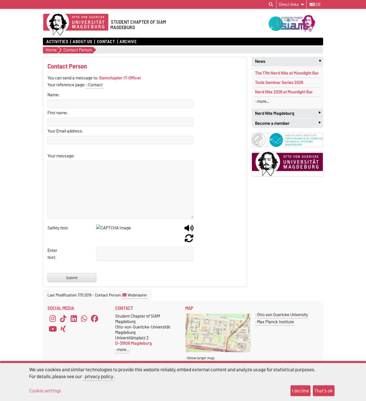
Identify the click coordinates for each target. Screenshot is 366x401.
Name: (53, 94)
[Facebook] (94, 318)
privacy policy (99, 376)
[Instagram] (52, 318)
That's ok (323, 391)
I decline (300, 391)
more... (263, 101)
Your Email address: (65, 131)
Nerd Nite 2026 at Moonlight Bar (284, 92)
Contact (106, 41)
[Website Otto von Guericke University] (287, 164)
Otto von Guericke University (282, 314)
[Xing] (63, 329)
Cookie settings (45, 391)
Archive (128, 41)
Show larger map (200, 358)
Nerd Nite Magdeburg (288, 113)
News (289, 61)
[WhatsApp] (84, 318)
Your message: (60, 156)
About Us (82, 41)
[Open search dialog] (270, 4)
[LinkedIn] (74, 318)
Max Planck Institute (275, 321)
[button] (189, 230)
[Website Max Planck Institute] (287, 140)
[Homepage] (76, 24)
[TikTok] (63, 318)
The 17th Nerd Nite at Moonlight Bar (287, 73)
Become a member (288, 123)
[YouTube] (52, 329)
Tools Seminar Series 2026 (279, 82)
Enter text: (52, 254)
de (318, 4)
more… (123, 349)
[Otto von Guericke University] (218, 350)
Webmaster (137, 295)
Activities (57, 41)
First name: (57, 112)
